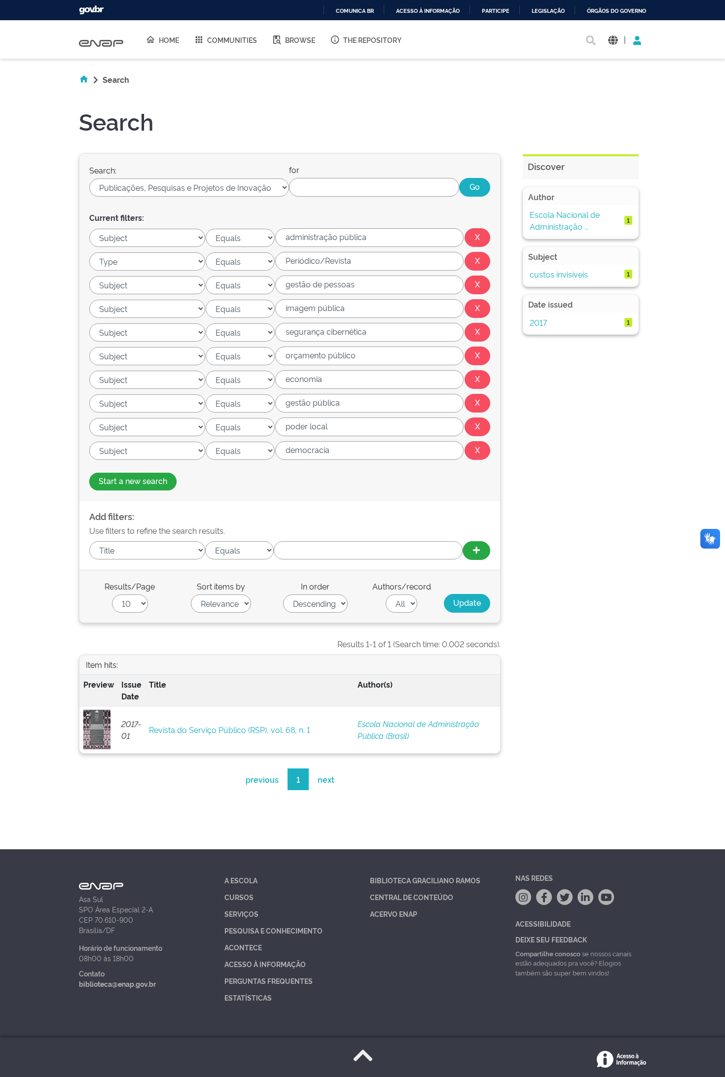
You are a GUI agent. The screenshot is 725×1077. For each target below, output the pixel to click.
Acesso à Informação (265, 964)
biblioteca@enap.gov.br (117, 983)
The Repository (372, 39)
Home (169, 39)
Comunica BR (355, 11)
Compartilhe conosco (547, 953)
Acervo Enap (393, 913)
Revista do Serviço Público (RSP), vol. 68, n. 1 (229, 729)
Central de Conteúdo (411, 897)
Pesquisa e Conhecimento (273, 930)
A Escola (240, 880)
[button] (613, 40)
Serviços (241, 913)
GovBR (91, 10)
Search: (102, 170)
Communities (232, 39)
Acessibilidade (543, 923)
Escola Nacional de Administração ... (565, 220)
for (294, 169)
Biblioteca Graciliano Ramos (425, 880)
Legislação (548, 11)
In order (315, 586)
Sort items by (221, 586)
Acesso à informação (428, 11)
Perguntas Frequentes (268, 980)
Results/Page (130, 586)
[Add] (476, 550)
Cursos (239, 897)
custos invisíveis (559, 274)
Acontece (243, 947)
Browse (300, 39)
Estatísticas (248, 997)
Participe (495, 11)
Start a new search (133, 480)
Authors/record (401, 586)
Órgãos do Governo (616, 11)
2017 (538, 322)
